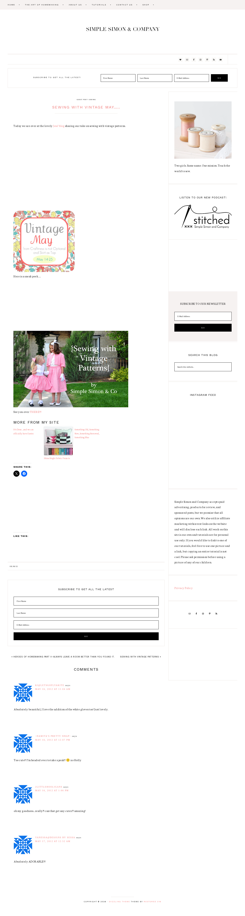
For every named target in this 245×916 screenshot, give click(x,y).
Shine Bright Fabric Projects (57, 458)
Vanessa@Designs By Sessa (55, 837)
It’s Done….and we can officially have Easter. (23, 431)
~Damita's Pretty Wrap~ (53, 736)
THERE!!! (36, 412)
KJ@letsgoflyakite (49, 685)
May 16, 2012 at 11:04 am (52, 689)
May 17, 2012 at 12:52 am (52, 841)
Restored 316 (152, 902)
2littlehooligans (48, 787)
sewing (92, 99)
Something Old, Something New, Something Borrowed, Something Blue (87, 433)
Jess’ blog (59, 126)
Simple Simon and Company (122, 31)
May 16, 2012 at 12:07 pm (52, 740)
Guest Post (82, 99)
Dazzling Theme (119, 902)
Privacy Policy (183, 588)
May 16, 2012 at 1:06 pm (52, 790)
